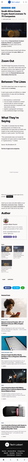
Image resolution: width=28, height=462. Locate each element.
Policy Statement (11, 455)
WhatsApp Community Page (9, 204)
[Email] (16, 237)
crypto (3, 279)
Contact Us (18, 455)
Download (9, 196)
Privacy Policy (19, 453)
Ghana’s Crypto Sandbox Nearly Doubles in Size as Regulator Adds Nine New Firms (13, 356)
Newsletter (12, 453)
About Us (4, 451)
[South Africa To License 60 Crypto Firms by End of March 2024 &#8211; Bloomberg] (6, 263)
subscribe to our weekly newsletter (13, 206)
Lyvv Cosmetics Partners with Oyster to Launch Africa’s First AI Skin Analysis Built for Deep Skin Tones (13, 427)
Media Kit (6, 453)
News (13, 7)
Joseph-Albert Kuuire (10, 224)
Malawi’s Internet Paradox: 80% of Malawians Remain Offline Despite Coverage (12, 323)
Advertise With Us (12, 451)
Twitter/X (20, 204)
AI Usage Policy (21, 451)
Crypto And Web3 (6, 7)
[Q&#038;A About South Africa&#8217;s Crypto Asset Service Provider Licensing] (6, 249)
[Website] (14, 237)
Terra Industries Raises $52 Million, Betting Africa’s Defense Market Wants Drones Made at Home (13, 389)
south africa (10, 279)
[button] (2, 2)
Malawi (3, 319)
